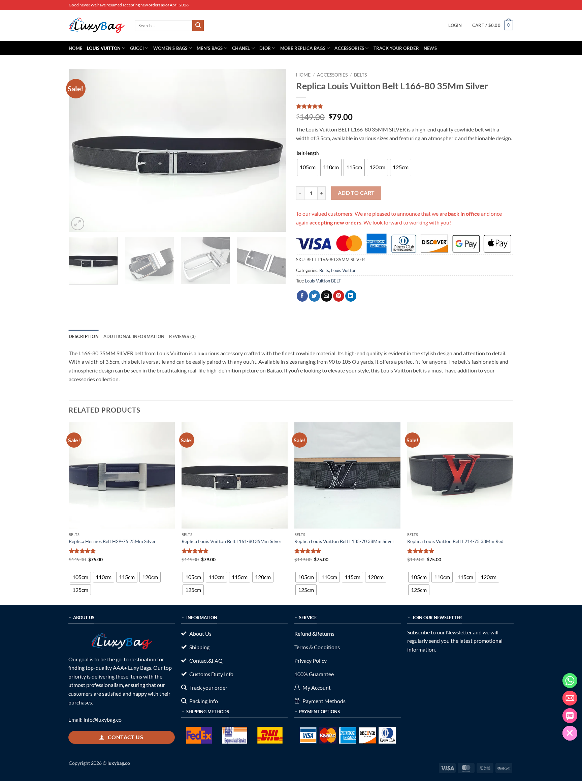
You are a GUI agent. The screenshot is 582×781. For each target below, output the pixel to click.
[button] (455, 25)
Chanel (241, 48)
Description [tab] (84, 336)
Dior (265, 48)
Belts (360, 75)
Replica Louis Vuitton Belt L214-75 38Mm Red (455, 541)
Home (75, 48)
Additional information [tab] (134, 336)
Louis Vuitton (104, 48)
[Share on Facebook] (302, 296)
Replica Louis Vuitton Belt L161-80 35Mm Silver (232, 541)
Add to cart (356, 193)
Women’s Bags (170, 48)
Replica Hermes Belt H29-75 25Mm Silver (112, 541)
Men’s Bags (210, 48)
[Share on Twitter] (314, 296)
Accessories (349, 48)
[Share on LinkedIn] (350, 296)
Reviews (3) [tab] (182, 336)
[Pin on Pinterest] (338, 296)
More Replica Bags (302, 48)
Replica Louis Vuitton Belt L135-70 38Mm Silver (344, 541)
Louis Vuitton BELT (323, 280)
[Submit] (198, 25)
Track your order (396, 48)
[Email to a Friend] (326, 296)
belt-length (308, 153)
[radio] (307, 167)
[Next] (273, 150)
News (430, 48)
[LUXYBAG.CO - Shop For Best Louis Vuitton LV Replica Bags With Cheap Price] (97, 25)
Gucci (137, 48)
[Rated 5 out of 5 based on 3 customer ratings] (404, 106)
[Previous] (81, 150)
